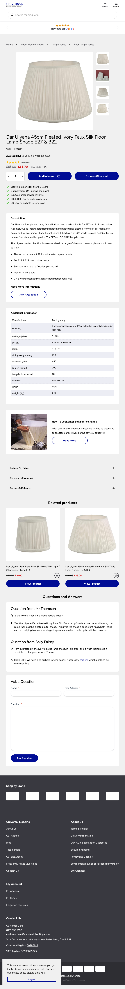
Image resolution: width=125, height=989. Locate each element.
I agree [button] (31, 979)
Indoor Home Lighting (32, 44)
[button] (62, 163)
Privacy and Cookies (82, 856)
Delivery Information (82, 835)
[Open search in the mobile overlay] (62, 15)
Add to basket (47, 176)
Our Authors (12, 835)
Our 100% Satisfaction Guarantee (89, 842)
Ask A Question (29, 294)
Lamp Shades (59, 44)
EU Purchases (78, 870)
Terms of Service (73, 980)
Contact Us (12, 870)
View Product (33, 583)
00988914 (32, 945)
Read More (69, 440)
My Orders (11, 898)
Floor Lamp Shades (83, 44)
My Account (13, 891)
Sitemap (75, 976)
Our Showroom (14, 856)
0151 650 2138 (14, 930)
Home (9, 44)
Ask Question (24, 758)
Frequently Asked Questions (21, 863)
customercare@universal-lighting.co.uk (28, 934)
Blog (8, 842)
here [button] (43, 972)
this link (84, 659)
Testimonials (13, 849)
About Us (11, 828)
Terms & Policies (79, 828)
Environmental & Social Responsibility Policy (95, 863)
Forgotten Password (17, 905)
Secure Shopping (80, 849)
